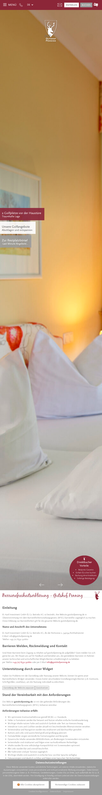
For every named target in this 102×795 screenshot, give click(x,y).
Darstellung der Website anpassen (18, 688)
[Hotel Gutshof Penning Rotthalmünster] (51, 31)
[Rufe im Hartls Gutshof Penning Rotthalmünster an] (21, 5)
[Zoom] (51, 300)
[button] (42, 585)
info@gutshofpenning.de (58, 662)
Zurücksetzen (42, 688)
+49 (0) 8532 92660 (22, 662)
